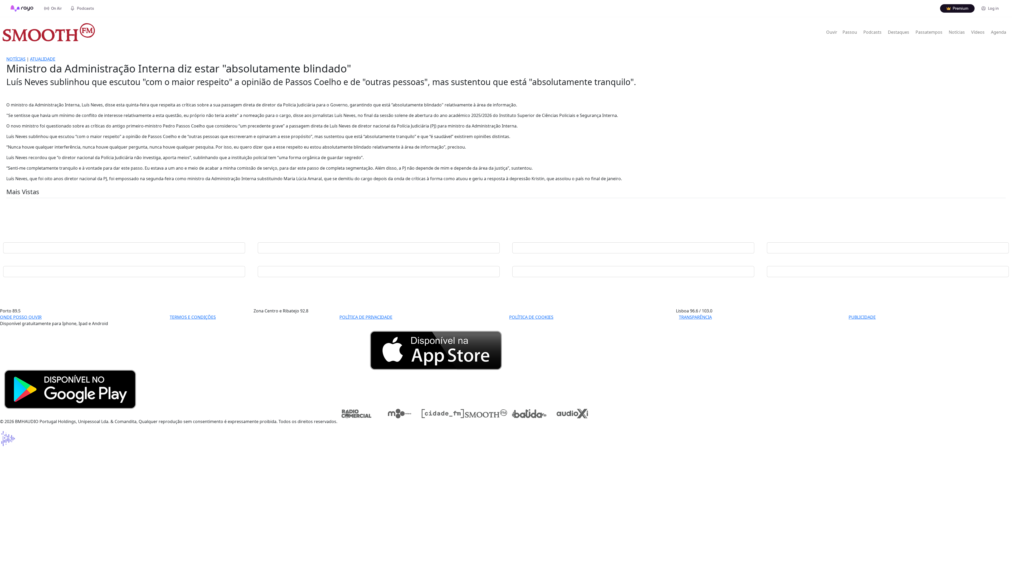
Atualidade (42, 59)
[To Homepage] (22, 8)
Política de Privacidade (365, 317)
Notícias (957, 32)
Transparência (695, 317)
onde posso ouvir (21, 317)
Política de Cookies (531, 317)
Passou (850, 32)
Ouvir (831, 32)
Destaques (898, 32)
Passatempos (929, 32)
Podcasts (872, 32)
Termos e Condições (193, 317)
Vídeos (978, 32)
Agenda (998, 32)
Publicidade (862, 317)
